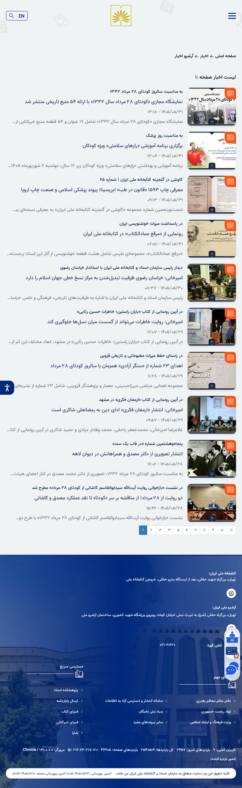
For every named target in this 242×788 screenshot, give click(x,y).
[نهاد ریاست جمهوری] (213, 711)
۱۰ (222, 530)
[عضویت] (232, 652)
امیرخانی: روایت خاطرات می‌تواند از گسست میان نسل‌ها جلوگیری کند (115, 322)
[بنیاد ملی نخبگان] (136, 711)
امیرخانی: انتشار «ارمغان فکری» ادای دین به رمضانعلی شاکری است (117, 410)
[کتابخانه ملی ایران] (231, 593)
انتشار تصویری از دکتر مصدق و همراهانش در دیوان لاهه (127, 454)
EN (22, 16)
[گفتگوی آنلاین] (232, 668)
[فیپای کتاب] (54, 711)
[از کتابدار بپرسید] (232, 637)
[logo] (121, 16)
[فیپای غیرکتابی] (54, 722)
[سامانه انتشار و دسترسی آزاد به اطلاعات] (136, 701)
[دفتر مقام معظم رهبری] (213, 701)
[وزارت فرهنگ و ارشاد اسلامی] (213, 722)
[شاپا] (54, 733)
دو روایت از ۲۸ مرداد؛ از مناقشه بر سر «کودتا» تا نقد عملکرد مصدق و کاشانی (108, 498)
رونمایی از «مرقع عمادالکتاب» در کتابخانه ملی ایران (133, 234)
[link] (232, 16)
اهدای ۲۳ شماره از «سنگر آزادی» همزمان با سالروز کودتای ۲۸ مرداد (116, 366)
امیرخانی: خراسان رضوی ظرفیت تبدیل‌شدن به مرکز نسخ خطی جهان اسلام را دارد (104, 278)
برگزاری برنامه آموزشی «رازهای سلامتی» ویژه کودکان (133, 146)
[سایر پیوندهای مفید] (136, 722)
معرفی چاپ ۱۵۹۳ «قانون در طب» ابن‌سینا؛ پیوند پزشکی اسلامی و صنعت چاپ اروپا (102, 190)
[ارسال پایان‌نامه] (54, 701)
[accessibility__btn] (7, 388)
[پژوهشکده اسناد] (54, 690)
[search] (11, 16)
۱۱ (231, 530)
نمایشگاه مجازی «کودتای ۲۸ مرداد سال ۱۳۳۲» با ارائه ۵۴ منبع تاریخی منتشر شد (104, 102)
